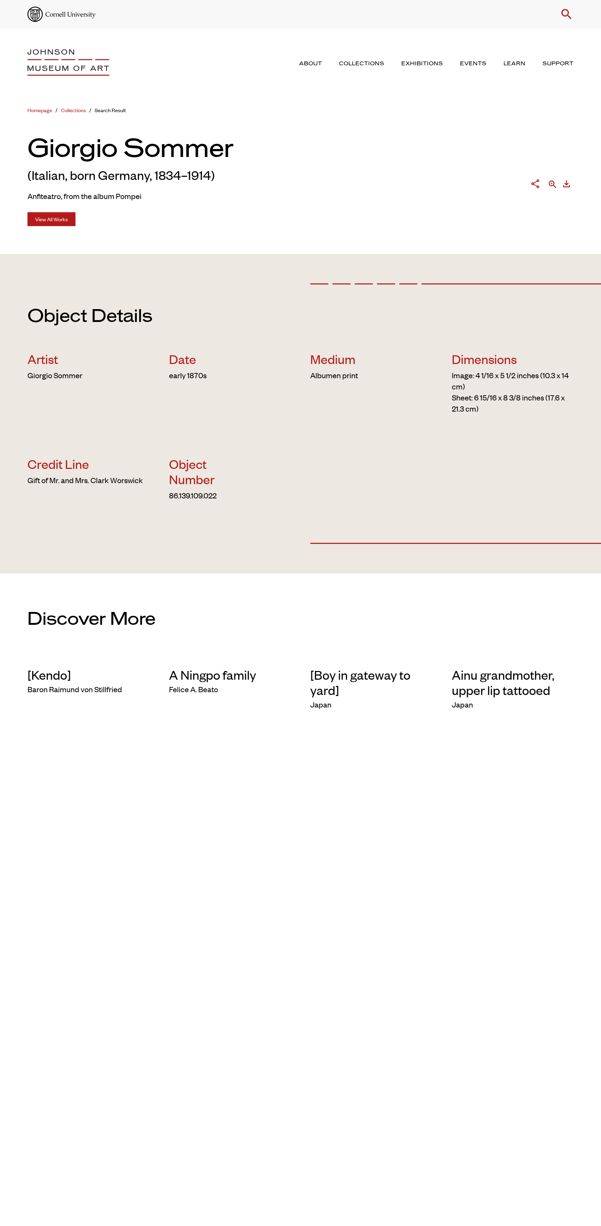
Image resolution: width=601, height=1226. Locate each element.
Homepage (39, 110)
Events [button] (473, 63)
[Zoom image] (552, 185)
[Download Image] (567, 185)
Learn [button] (515, 63)
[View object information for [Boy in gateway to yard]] (371, 656)
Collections (73, 110)
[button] (567, 14)
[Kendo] (49, 674)
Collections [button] (361, 63)
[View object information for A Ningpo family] (230, 656)
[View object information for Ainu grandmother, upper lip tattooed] (513, 656)
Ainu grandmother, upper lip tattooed (503, 682)
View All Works (51, 219)
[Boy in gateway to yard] (360, 682)
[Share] (535, 185)
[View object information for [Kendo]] (88, 656)
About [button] (310, 63)
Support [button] (558, 63)
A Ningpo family (212, 674)
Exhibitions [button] (422, 63)
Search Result (110, 110)
